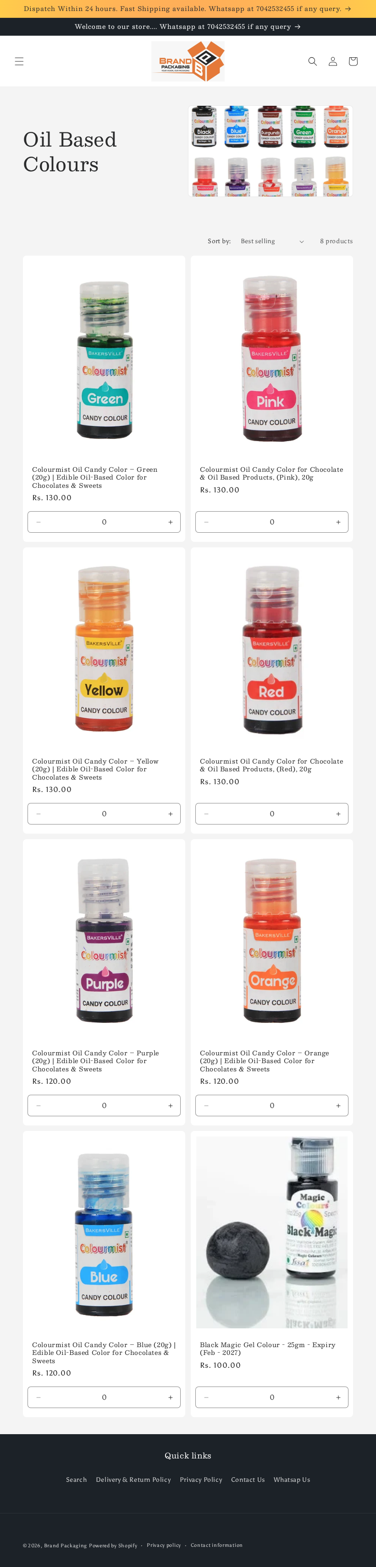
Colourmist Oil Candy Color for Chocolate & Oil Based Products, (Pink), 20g (271, 473)
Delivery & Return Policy (133, 1480)
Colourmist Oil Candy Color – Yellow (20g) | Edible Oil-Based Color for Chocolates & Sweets (95, 769)
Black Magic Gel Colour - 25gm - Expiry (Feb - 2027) (268, 1349)
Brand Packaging (66, 1546)
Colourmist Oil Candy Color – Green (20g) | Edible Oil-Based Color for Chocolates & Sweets (94, 477)
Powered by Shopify (113, 1546)
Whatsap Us (292, 1480)
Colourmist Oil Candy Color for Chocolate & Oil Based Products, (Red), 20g (271, 765)
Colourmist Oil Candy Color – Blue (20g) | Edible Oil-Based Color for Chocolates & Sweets (104, 1353)
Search (76, 1480)
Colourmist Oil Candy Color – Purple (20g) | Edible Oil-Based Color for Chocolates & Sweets (95, 1061)
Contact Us (248, 1480)
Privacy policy (164, 1545)
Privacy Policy (201, 1480)
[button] (19, 61)
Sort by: (219, 241)
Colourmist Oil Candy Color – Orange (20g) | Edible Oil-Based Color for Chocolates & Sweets (264, 1061)
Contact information (217, 1545)
